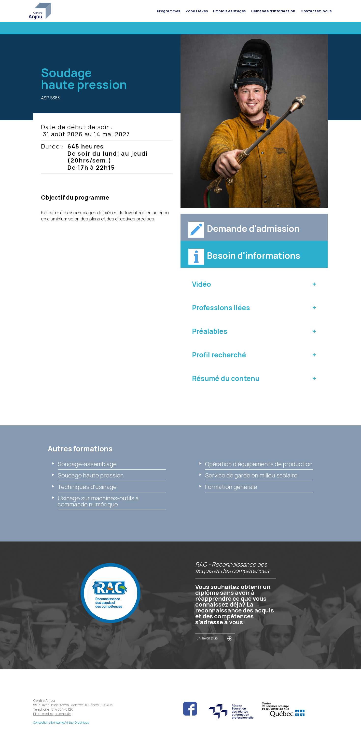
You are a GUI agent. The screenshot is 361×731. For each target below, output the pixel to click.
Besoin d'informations (253, 255)
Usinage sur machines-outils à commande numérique (98, 501)
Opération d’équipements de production (259, 464)
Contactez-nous (316, 11)
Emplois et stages (229, 11)
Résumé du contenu (226, 378)
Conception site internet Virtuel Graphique (61, 722)
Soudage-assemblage (87, 464)
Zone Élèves (197, 11)
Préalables (209, 331)
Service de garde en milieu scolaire (251, 475)
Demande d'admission (253, 228)
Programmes (168, 11)
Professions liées (221, 307)
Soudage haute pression (91, 475)
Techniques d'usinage (87, 487)
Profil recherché (219, 354)
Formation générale (231, 487)
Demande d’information (273, 11)
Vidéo (201, 284)
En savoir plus (207, 638)
